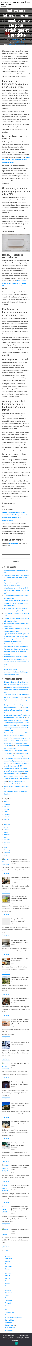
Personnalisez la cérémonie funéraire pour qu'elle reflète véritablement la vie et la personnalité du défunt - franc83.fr (16, 771)
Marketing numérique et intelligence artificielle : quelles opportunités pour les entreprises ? (16, 689)
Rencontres (7, 842)
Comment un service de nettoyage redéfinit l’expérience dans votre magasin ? (19, 898)
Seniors (6, 847)
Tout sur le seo (9, 1312)
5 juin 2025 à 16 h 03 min (7, 520)
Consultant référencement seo (13, 1317)
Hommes (6, 822)
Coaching (6, 809)
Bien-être (6, 807)
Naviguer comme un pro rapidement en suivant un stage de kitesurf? (20, 1168)
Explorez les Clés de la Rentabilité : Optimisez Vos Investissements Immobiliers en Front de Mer (16, 577)
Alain (23, 39)
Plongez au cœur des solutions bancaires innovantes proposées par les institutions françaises (16, 651)
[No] (30, 1339)
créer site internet (10, 1328)
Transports (7, 852)
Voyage (6, 855)
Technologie (7, 850)
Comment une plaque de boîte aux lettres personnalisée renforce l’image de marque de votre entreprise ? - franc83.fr (14, 514)
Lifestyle (6, 829)
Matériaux (11, 44)
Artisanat (6, 801)
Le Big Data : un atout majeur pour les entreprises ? (17, 700)
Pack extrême (9, 1315)
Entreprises (7, 814)
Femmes (6, 817)
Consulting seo (9, 1330)
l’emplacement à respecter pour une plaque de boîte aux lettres (14, 283)
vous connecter (14, 543)
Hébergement (9, 1325)
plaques (26, 44)
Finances (6, 819)
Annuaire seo (8, 1322)
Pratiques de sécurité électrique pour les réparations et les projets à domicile (20, 1022)
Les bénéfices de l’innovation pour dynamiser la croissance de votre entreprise (16, 727)
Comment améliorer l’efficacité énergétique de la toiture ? (16, 710)
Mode (5, 837)
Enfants (6, 812)
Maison (22, 42)
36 (6, 1250)
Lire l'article (6, 873)
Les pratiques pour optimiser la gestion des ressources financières (15, 791)
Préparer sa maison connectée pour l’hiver (16, 601)
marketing (7, 835)
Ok (16, 1343)
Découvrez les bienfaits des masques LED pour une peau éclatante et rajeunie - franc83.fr (16, 735)
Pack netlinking (9, 1320)
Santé (5, 845)
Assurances (7, 804)
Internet (6, 827)
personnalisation (19, 44)
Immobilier (17, 42)
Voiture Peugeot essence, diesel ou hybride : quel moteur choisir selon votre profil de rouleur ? (16, 590)
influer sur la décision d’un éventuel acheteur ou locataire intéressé (16, 159)
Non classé (7, 840)
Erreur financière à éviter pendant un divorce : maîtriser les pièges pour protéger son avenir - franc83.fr (17, 761)
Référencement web (11, 1310)
